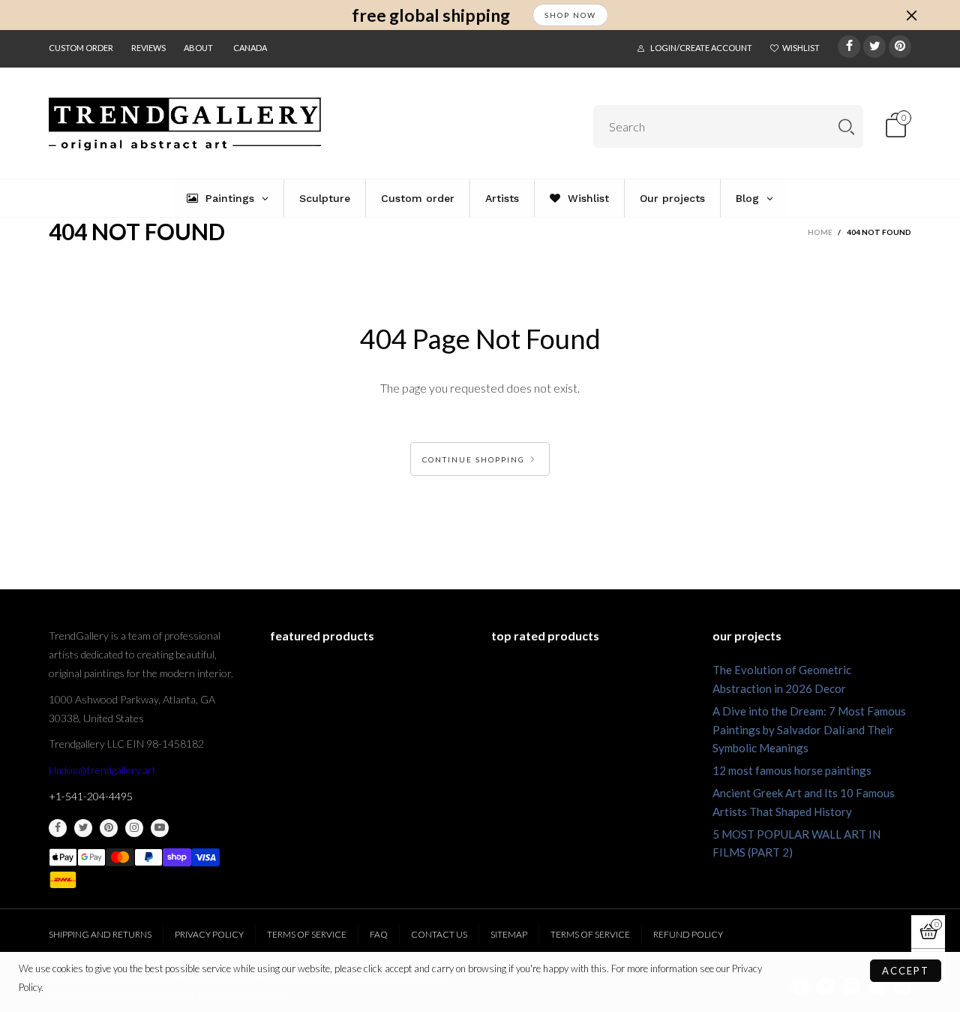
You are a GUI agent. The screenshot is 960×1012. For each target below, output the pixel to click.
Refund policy (688, 934)
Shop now (570, 15)
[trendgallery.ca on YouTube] (160, 828)
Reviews (148, 48)
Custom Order (81, 48)
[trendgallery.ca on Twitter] (83, 828)
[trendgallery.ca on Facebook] (58, 828)
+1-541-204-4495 (91, 796)
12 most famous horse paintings (792, 770)
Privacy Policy (209, 934)
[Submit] (846, 126)
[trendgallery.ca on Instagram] (134, 828)
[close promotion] (911, 15)
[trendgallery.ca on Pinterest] (109, 828)
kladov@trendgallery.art (102, 770)
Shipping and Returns (100, 934)
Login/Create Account (701, 48)
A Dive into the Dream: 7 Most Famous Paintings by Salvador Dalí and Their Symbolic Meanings (809, 729)
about (198, 48)
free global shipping (431, 15)
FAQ (379, 934)
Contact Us (439, 934)
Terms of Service (306, 934)
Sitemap (508, 934)
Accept (905, 971)
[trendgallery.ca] (185, 124)
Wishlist (801, 48)
